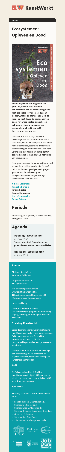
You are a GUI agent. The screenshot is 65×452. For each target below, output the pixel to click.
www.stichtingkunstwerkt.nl (24, 292)
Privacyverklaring (19, 303)
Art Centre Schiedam (21, 275)
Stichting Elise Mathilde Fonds (28, 408)
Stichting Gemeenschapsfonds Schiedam (33, 411)
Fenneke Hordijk (20, 187)
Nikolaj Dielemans (21, 184)
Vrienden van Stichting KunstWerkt (30, 420)
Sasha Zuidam (19, 199)
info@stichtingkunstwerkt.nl (25, 289)
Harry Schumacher (21, 196)
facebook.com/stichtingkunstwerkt (30, 295)
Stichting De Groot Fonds (26, 405)
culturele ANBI (28, 381)
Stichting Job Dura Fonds (25, 417)
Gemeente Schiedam (23, 414)
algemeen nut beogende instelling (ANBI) (33, 378)
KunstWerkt (23, 7)
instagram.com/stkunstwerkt (27, 298)
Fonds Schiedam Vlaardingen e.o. (29, 402)
